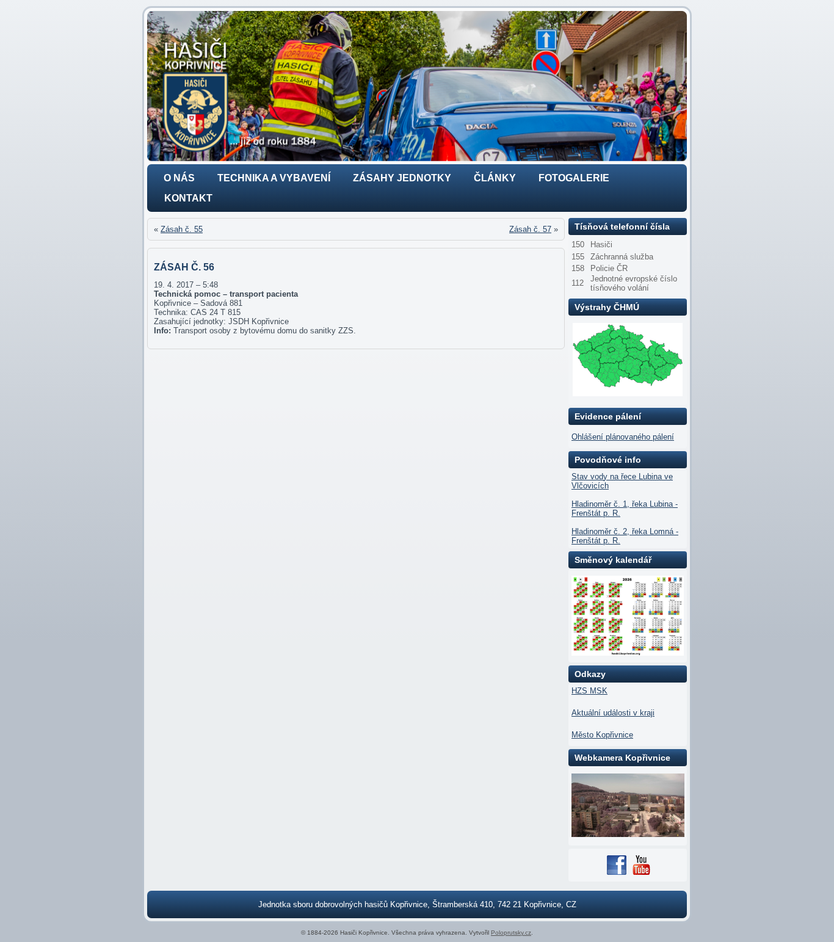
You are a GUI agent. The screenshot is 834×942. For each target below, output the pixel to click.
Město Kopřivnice (602, 734)
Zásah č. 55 (182, 229)
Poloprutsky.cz (511, 932)
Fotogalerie (573, 178)
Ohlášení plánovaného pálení (622, 436)
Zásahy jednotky (402, 178)
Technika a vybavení (273, 178)
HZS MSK (589, 690)
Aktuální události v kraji (613, 712)
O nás (179, 178)
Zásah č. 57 (530, 229)
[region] (417, 86)
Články (495, 178)
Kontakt (188, 198)
